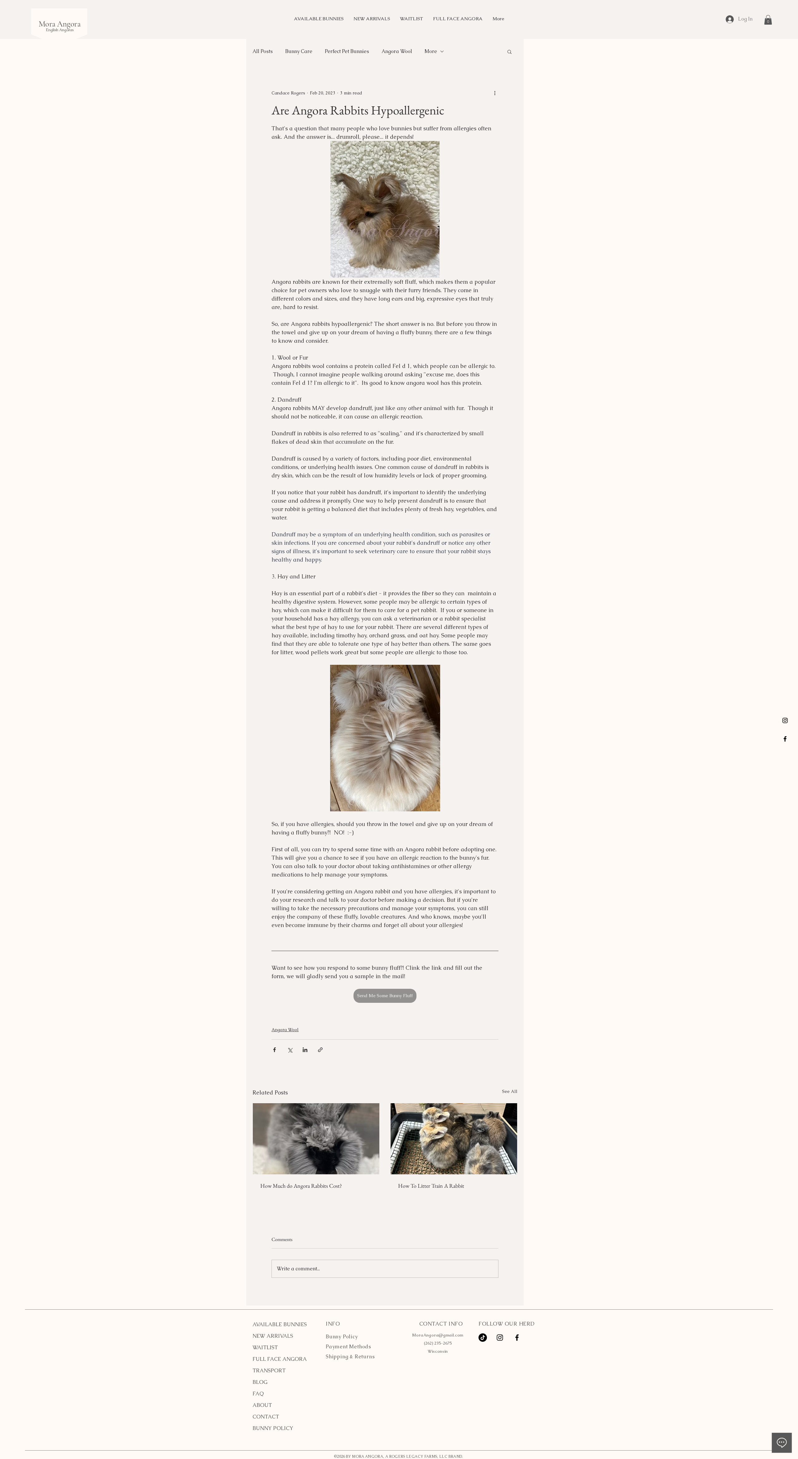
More (431, 51)
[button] (768, 20)
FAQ (258, 1393)
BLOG (259, 1382)
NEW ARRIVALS (272, 1335)
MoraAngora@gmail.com (438, 1335)
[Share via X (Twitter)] (290, 1050)
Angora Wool (397, 51)
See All (509, 1091)
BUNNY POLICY (272, 1428)
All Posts (262, 51)
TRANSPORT (269, 1370)
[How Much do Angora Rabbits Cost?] (316, 1138)
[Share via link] (320, 1050)
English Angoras (60, 29)
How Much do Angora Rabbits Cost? (301, 1185)
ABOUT (262, 1405)
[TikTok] (482, 1337)
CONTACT (265, 1416)
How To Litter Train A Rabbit (431, 1185)
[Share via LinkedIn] (305, 1050)
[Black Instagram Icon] (785, 720)
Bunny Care (298, 51)
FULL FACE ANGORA (279, 1358)
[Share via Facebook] (274, 1050)
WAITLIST (265, 1347)
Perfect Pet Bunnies (347, 51)
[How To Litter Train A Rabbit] (454, 1138)
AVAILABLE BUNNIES (279, 1324)
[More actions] (494, 93)
